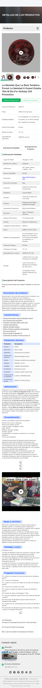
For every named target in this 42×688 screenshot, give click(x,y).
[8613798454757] (26, 673)
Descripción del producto (31, 148)
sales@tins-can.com (11, 667)
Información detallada (11, 148)
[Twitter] (14, 673)
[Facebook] (18, 673)
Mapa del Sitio (23, 679)
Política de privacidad (11, 679)
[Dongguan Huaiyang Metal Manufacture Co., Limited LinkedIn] (22, 673)
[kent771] (30, 673)
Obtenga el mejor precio (11, 100)
